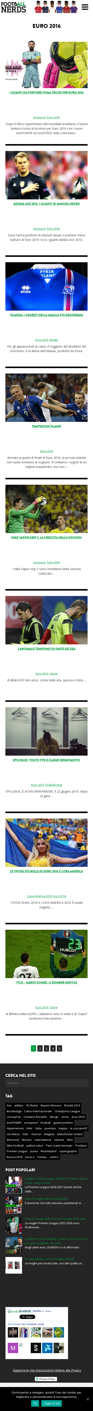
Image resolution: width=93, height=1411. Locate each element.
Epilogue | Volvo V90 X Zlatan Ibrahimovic (46, 760)
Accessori (39, 117)
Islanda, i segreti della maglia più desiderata (46, 315)
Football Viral (53, 785)
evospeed (31, 1123)
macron (36, 1134)
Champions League (67, 1111)
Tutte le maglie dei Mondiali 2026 (46, 1199)
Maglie (53, 340)
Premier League (17, 1151)
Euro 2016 (53, 117)
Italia (38, 1128)
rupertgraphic (68, 1151)
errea (65, 1117)
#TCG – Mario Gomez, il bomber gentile (46, 982)
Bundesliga (14, 1111)
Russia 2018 (14, 1157)
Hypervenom (15, 1128)
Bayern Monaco (51, 1105)
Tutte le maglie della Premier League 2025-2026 (55, 1219)
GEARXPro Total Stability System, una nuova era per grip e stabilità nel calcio (56, 1241)
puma (34, 1151)
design (54, 1117)
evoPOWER (14, 1123)
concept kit (14, 1117)
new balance (42, 1140)
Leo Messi (13, 1134)
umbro (54, 1157)
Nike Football (15, 1145)
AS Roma (32, 1105)
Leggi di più (51, 1403)
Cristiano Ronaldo (35, 1117)
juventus (50, 1128)
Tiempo (42, 1157)
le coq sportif (78, 1128)
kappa (63, 1128)
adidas (18, 1105)
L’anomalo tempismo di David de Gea (46, 649)
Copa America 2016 (39, 896)
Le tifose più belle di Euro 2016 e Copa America (46, 871)
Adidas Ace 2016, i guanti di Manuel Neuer (46, 204)
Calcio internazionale (38, 1111)
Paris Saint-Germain (59, 1145)
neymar (59, 1140)
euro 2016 (78, 1117)
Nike (70, 1140)
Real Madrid (48, 1151)
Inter (30, 1128)
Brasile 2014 (72, 1105)
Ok (35, 1403)
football (45, 1123)
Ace (9, 1105)
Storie (54, 673)
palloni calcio (34, 1145)
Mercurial (13, 1140)
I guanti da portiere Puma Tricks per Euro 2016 (47, 92)
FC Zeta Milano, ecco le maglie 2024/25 (50, 1259)
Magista (49, 1134)
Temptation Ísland (46, 426)
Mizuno (27, 1140)
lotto (26, 1134)
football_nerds (35, 1310)
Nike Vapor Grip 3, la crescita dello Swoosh (46, 537)
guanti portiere (63, 1123)
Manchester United (69, 1134)
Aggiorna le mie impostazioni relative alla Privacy (47, 1370)
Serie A (29, 1157)
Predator (81, 1145)
